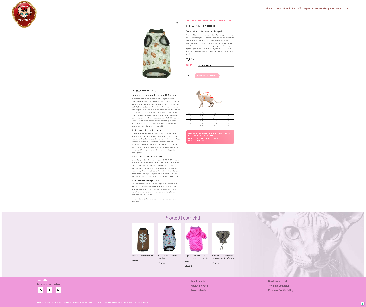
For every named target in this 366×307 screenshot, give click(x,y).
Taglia (189, 65)
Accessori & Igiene (324, 8)
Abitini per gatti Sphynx (202, 21)
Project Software (141, 302)
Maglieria (308, 8)
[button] (177, 23)
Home (188, 21)
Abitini (269, 8)
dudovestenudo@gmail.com (49, 284)
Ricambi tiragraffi (292, 8)
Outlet (339, 8)
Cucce (277, 8)
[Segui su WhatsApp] (40, 290)
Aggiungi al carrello (207, 76)
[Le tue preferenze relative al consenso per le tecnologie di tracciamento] (362, 303)
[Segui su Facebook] (49, 290)
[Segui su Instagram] (58, 290)
